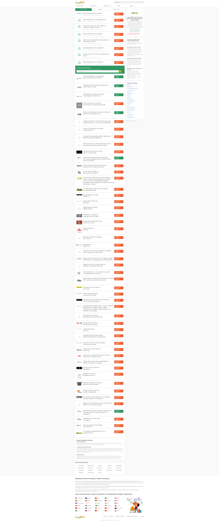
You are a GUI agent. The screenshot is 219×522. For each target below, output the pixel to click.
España (88, 500)
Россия (118, 505)
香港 (107, 510)
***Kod (117, 95)
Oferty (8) (116, 9)
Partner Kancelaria (131, 108)
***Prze (117, 158)
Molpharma (129, 115)
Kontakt (142, 516)
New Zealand (119, 508)
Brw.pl (128, 112)
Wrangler (90, 470)
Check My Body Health (132, 88)
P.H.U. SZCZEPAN (100, 467)
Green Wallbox (130, 102)
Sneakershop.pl (130, 117)
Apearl (99, 465)
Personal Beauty (81, 467)
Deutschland (99, 500)
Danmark (108, 500)
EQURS (128, 103)
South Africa (89, 508)
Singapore (109, 505)
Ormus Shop (130, 114)
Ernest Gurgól (130, 107)
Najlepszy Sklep (107, 5)
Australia (88, 498)
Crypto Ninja (119, 465)
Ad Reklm (118, 467)
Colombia (79, 500)
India (108, 503)
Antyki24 (109, 465)
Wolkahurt (90, 467)
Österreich (99, 508)
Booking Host (130, 93)
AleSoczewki (81, 465)
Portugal (89, 510)
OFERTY (117, 14)
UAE (78, 510)
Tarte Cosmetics (130, 90)
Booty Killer (129, 98)
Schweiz (108, 508)
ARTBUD (100, 470)
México (78, 505)
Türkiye (78, 508)
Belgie (98, 498)
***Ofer (117, 77)
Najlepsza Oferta (79, 5)
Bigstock (129, 84)
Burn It (128, 105)
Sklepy (118, 5)
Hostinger (129, 91)
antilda (99, 472)
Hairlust (129, 96)
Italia (117, 503)
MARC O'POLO (130, 110)
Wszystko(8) (83, 9)
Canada (118, 498)
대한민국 (98, 503)
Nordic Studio (119, 470)
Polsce (117, 510)
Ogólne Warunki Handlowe (132, 516)
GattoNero (81, 470)
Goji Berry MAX (90, 465)
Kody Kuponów (93, 5)
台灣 (98, 510)
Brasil (108, 498)
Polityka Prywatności (120, 516)
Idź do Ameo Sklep (135, 30)
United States (80, 498)
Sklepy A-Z (132, 120)
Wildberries (129, 86)
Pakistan (98, 505)
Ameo (136, 120)
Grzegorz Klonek (131, 100)
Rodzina (127, 120)
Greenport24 (109, 470)
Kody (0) (100, 9)
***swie (117, 86)
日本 (88, 503)
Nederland (89, 505)
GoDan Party (90, 472)
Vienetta (109, 467)
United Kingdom (80, 503)
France (117, 500)
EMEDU (129, 95)
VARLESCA (81, 472)
